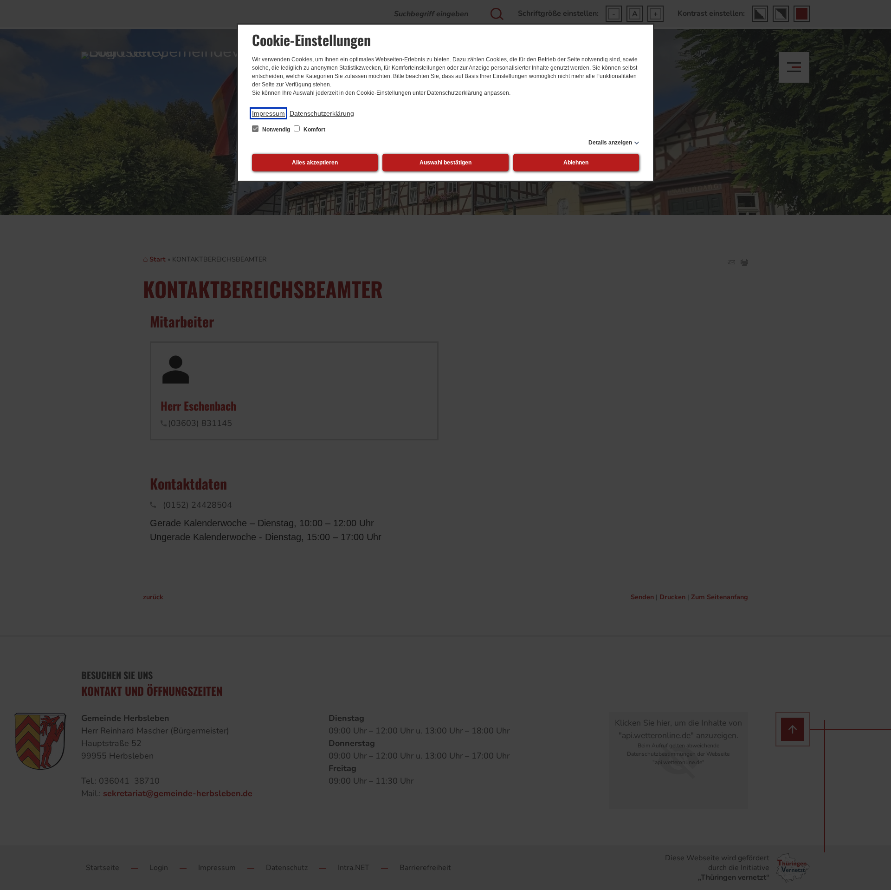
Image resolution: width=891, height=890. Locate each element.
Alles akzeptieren (315, 162)
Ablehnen (575, 162)
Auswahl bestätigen (445, 162)
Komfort (313, 129)
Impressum (268, 113)
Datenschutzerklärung (322, 113)
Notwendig (276, 129)
